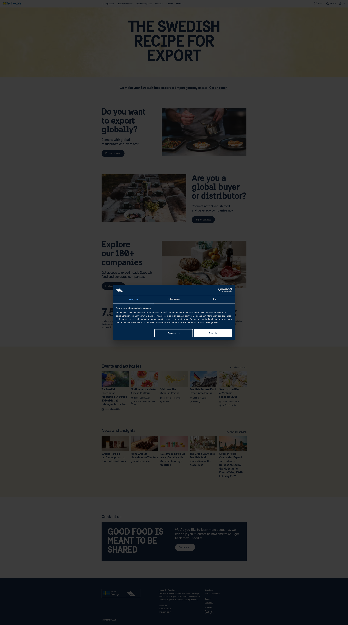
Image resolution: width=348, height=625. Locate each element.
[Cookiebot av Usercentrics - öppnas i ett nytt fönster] (220, 290)
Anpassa (172, 333)
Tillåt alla (213, 333)
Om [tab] (214, 299)
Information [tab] (174, 299)
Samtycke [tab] (133, 299)
